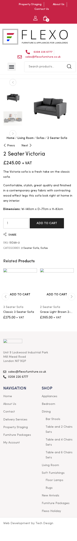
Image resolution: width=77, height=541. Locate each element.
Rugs (49, 487)
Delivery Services (15, 419)
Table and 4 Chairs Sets (59, 442)
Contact (9, 411)
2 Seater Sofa (57, 138)
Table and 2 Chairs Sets (59, 429)
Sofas (40, 138)
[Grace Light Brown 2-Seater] (57, 285)
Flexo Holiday (51, 511)
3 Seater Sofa (13, 307)
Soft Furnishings (53, 472)
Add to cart (47, 223)
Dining (46, 411)
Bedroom (48, 403)
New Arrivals (50, 495)
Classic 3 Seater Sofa (18, 312)
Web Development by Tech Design (28, 523)
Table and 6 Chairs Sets (59, 455)
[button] (11, 67)
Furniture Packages (17, 434)
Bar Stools (53, 419)
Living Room (25, 138)
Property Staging (15, 427)
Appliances (49, 396)
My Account (11, 442)
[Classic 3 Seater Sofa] (20, 285)
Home (10, 138)
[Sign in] (35, 18)
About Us (9, 403)
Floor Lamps (54, 480)
